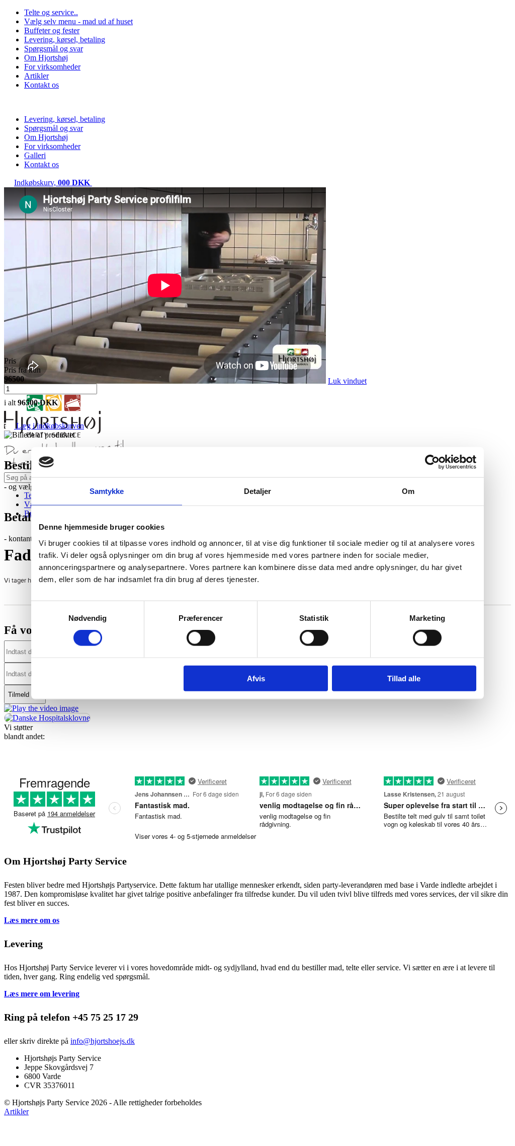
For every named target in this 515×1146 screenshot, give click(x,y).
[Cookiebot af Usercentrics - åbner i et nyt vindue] (432, 462)
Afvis (256, 678)
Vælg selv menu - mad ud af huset (78, 21)
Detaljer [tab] (258, 491)
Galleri (35, 155)
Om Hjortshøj (46, 57)
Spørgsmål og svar (53, 48)
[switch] (201, 638)
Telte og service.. (51, 12)
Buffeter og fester (51, 30)
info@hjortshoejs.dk (102, 1041)
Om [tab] (408, 491)
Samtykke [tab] (107, 491)
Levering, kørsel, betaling (64, 39)
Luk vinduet (347, 381)
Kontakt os (41, 85)
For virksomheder (52, 66)
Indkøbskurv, (52, 182)
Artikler (36, 75)
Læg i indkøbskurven (49, 425)
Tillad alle (403, 678)
